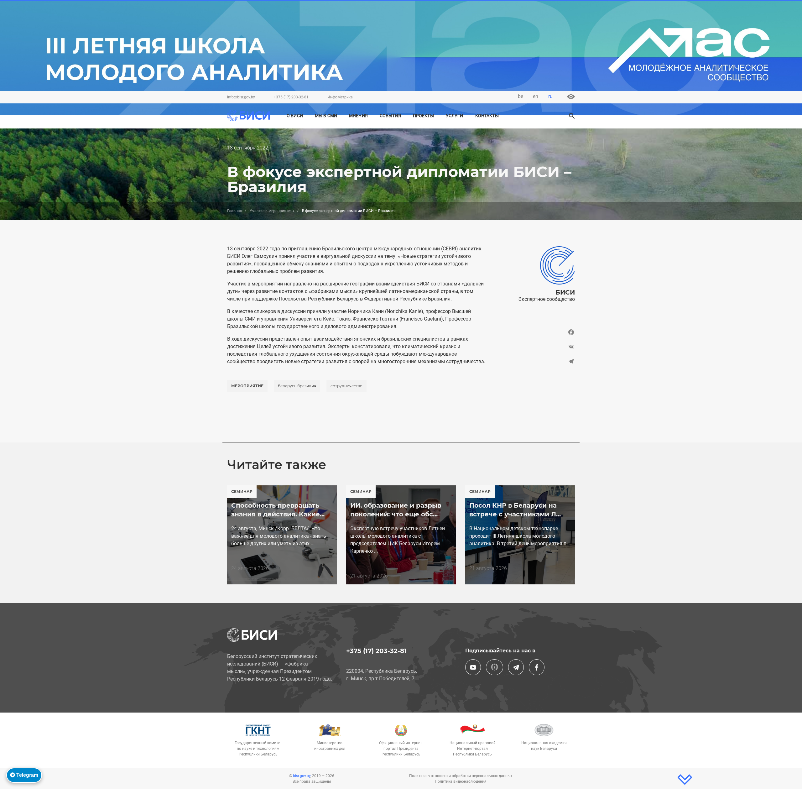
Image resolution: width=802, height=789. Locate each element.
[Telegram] (535, 361)
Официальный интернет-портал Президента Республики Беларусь (401, 748)
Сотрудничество (346, 386)
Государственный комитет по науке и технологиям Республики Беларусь (258, 748)
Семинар (242, 491)
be (520, 96)
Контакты (487, 115)
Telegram (26, 775)
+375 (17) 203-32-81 (291, 97)
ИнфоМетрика (340, 97)
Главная (234, 211)
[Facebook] (535, 333)
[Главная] (248, 115)
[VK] (535, 346)
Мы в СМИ (326, 115)
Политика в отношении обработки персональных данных (460, 776)
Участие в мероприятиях (272, 211)
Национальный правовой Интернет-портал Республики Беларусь (473, 748)
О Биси (295, 115)
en (535, 96)
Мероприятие (247, 386)
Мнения (358, 115)
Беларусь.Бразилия (297, 386)
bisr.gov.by (301, 776)
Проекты (423, 115)
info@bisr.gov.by (241, 97)
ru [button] (550, 96)
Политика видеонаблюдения (461, 781)
